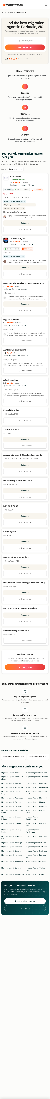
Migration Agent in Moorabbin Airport (12, 778)
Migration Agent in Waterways (12, 798)
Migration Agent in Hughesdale (12, 874)
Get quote (25, 223)
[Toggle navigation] (46, 5)
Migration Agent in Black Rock (36, 798)
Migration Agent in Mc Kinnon (11, 855)
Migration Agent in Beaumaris (36, 783)
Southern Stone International (16, 557)
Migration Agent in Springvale (36, 836)
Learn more (25, 908)
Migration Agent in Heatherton (37, 787)
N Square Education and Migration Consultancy (24, 583)
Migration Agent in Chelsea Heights (11, 818)
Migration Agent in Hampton (36, 843)
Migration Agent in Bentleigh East (11, 837)
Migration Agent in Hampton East (36, 824)
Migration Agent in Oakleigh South (11, 831)
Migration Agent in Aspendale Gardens (36, 793)
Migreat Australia (11, 320)
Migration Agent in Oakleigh (11, 868)
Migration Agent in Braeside (11, 783)
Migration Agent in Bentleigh (11, 843)
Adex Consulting (10, 380)
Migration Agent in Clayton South (35, 811)
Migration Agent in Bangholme (12, 861)
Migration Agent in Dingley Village (10, 793)
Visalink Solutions (11, 429)
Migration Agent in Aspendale (12, 787)
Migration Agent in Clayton (11, 851)
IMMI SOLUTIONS (10, 506)
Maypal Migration (11, 410)
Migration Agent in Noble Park (11, 847)
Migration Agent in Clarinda (11, 802)
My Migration (16, 176)
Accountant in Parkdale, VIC (13, 757)
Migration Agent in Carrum (35, 874)
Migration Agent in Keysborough (32, 831)
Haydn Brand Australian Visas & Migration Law (24, 283)
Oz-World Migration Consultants (17, 480)
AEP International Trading (14, 350)
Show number (26, 229)
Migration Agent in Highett (35, 802)
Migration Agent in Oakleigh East (36, 869)
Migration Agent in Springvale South (12, 811)
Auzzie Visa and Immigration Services (20, 608)
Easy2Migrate (9, 532)
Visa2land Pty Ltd (17, 239)
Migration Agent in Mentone (11, 773)
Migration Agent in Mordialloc (36, 773)
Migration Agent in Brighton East (36, 856)
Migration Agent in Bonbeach (36, 847)
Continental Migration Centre (16, 631)
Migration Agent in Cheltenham (37, 777)
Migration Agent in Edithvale (11, 806)
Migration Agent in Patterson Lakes (36, 863)
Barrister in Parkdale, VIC (38, 757)
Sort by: (4, 169)
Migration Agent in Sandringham (32, 818)
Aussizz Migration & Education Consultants (22, 455)
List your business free (26, 901)
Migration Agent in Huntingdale (37, 851)
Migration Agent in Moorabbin (36, 806)
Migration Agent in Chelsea (11, 823)
